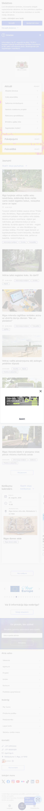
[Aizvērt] (41, 391)
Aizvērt (22, 419)
